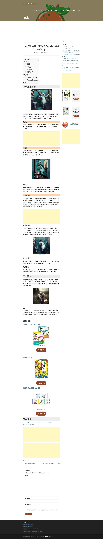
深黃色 (28, 64)
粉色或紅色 (29, 67)
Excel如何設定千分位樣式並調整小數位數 (70, 58)
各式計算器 (67, 10)
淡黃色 (28, 63)
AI (42, 52)
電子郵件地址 (28, 498)
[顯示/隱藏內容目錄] (37, 60)
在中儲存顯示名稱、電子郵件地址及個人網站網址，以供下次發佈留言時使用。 (42, 510)
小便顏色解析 (27, 61)
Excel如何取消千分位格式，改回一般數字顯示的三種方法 (32, 531)
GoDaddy (46, 536)
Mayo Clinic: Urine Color (28, 424)
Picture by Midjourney (41, 110)
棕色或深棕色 (30, 71)
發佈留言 (47, 52)
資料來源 (26, 82)
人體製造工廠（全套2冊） (41, 345)
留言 (26, 475)
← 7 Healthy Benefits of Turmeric (29, 463)
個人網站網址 (28, 504)
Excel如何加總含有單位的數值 (68, 52)
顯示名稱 (27, 492)
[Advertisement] (51, 30)
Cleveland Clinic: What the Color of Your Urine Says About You (37, 422)
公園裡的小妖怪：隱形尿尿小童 (41, 378)
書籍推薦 (26, 76)
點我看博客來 (41, 350)
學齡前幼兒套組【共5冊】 (32, 80)
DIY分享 (44, 10)
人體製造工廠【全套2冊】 (32, 77)
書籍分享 (40, 10)
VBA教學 (55, 10)
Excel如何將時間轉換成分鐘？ (68, 46)
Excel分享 (50, 10)
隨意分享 (78, 10)
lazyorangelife (30, 3)
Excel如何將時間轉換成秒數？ (68, 48)
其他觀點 (26, 74)
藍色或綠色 (29, 69)
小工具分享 (73, 10)
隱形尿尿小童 (30, 79)
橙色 (28, 66)
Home (35, 10)
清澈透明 (29, 72)
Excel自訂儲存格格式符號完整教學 (68, 70)
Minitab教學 (61, 10)
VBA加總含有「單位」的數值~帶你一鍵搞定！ (71, 50)
